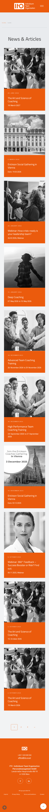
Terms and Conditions (30, 794)
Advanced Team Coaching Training (21, 362)
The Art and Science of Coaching (19, 99)
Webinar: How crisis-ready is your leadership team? (23, 232)
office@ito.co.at (24, 758)
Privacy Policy (16, 794)
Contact (42, 794)
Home (4, 23)
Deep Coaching (15, 297)
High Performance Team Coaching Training (20, 428)
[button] (4, 807)
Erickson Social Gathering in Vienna (22, 166)
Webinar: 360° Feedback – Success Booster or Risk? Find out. (23, 565)
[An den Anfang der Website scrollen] (43, 806)
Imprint (6, 794)
